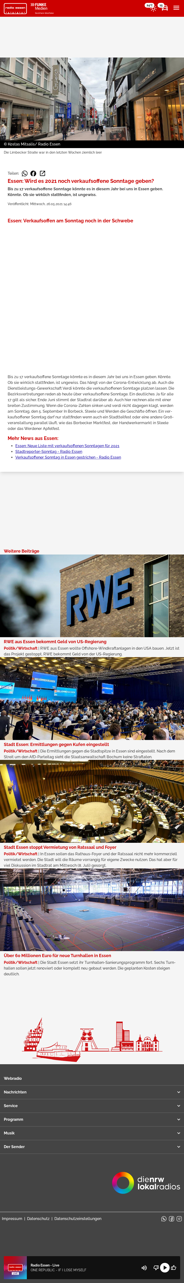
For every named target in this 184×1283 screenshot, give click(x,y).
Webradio (13, 1078)
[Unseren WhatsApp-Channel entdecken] (164, 1219)
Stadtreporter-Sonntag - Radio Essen (48, 451)
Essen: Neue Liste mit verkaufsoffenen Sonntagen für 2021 (67, 446)
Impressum (12, 1218)
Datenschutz (38, 1218)
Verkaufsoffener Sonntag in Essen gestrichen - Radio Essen (68, 457)
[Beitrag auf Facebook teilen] (33, 173)
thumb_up (173, 1268)
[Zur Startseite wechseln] (15, 8)
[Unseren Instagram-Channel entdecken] (179, 1219)
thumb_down (156, 1268)
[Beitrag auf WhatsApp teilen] (25, 173)
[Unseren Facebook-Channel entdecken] (171, 1219)
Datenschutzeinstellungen (77, 1218)
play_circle (165, 1267)
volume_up (144, 1268)
